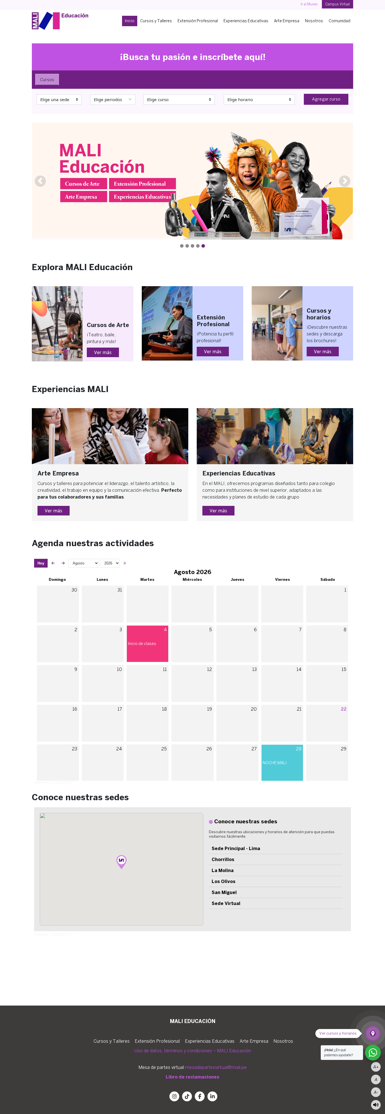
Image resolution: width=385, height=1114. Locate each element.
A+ (376, 1066)
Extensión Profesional (198, 21)
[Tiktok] (187, 1096)
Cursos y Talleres (156, 21)
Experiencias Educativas (246, 21)
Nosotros (314, 21)
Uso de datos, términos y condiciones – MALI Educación (192, 1050)
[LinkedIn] (212, 1096)
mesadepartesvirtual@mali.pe (216, 1067)
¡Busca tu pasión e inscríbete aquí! (192, 57)
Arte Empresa (286, 21)
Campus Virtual (337, 4)
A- (376, 1092)
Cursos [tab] (47, 79)
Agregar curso (326, 98)
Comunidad (339, 21)
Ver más (103, 352)
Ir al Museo (309, 4)
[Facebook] (200, 1096)
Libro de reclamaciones (192, 1076)
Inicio (129, 21)
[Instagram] (174, 1096)
